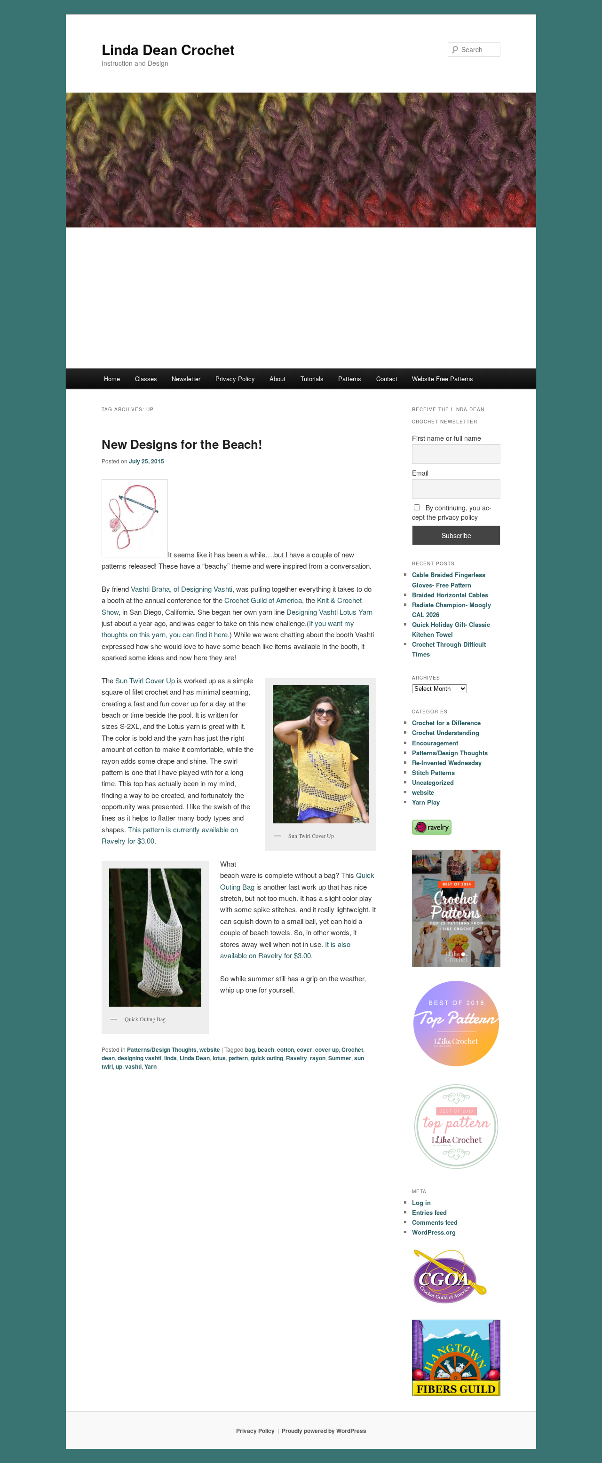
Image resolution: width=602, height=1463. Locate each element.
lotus (219, 1058)
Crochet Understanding (445, 732)
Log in (421, 1202)
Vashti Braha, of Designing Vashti (181, 589)
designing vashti (139, 1058)
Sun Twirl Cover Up (145, 680)
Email (420, 472)
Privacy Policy (235, 378)
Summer (339, 1058)
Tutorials (312, 378)
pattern (238, 1058)
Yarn (150, 1066)
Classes (146, 378)
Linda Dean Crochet (168, 49)
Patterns (349, 378)
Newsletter (186, 378)
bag (250, 1049)
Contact (386, 378)
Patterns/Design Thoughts (162, 1049)
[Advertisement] (301, 298)
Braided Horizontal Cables (450, 594)
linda (170, 1058)
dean (108, 1058)
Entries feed (429, 1212)
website (209, 1049)
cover (304, 1049)
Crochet (352, 1049)
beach (266, 1049)
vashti (133, 1066)
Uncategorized (433, 782)
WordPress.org (434, 1232)
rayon (317, 1058)
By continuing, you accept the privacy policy (451, 512)
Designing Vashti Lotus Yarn (329, 612)
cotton (285, 1049)
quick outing (267, 1058)
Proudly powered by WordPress (324, 1430)
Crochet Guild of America (263, 600)
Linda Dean (195, 1058)
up (119, 1066)
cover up (327, 1049)
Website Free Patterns (442, 378)
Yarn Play (426, 802)
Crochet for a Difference (446, 722)
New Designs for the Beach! (182, 444)
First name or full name (446, 438)
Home (112, 378)
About (277, 378)
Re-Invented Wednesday (447, 762)
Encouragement (435, 742)
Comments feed (435, 1222)
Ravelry (296, 1058)
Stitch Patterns (433, 772)
